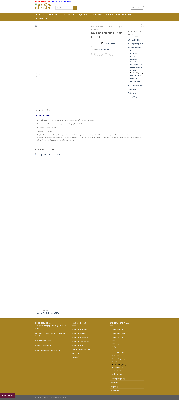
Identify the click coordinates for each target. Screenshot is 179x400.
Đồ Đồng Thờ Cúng (108, 27)
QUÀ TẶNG (127, 15)
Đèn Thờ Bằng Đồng (136, 67)
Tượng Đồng (132, 97)
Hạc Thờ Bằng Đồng (103, 49)
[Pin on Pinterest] (104, 54)
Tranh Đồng (132, 89)
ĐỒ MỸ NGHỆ (41, 19)
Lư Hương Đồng (135, 81)
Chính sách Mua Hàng (80, 337)
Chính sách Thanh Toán (80, 341)
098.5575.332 (7, 395)
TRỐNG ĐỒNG (97, 15)
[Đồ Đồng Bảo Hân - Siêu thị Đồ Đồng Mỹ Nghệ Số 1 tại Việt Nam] (43, 8)
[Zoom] (38, 75)
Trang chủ (95, 27)
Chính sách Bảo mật (79, 345)
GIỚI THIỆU (77, 353)
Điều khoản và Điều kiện (81, 349)
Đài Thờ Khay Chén (136, 64)
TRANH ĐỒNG (53, 15)
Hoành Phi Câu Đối (135, 75)
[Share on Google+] (108, 54)
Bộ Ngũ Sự (133, 56)
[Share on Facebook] (93, 54)
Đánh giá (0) (45, 110)
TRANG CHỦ (40, 15)
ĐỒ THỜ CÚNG (69, 15)
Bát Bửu (132, 51)
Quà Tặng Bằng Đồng (135, 85)
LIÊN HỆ (75, 357)
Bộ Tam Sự (133, 59)
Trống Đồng (132, 93)
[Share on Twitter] (96, 54)
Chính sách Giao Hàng (80, 333)
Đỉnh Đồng (133, 70)
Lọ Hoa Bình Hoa (135, 78)
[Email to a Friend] (100, 54)
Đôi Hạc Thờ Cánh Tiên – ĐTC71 (48, 313)
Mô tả (37, 110)
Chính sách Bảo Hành (79, 329)
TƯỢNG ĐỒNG (83, 15)
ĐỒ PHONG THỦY (112, 15)
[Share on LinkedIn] (111, 54)
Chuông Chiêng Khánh (136, 62)
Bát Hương (133, 53)
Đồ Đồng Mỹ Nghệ (134, 40)
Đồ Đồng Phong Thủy (135, 44)
